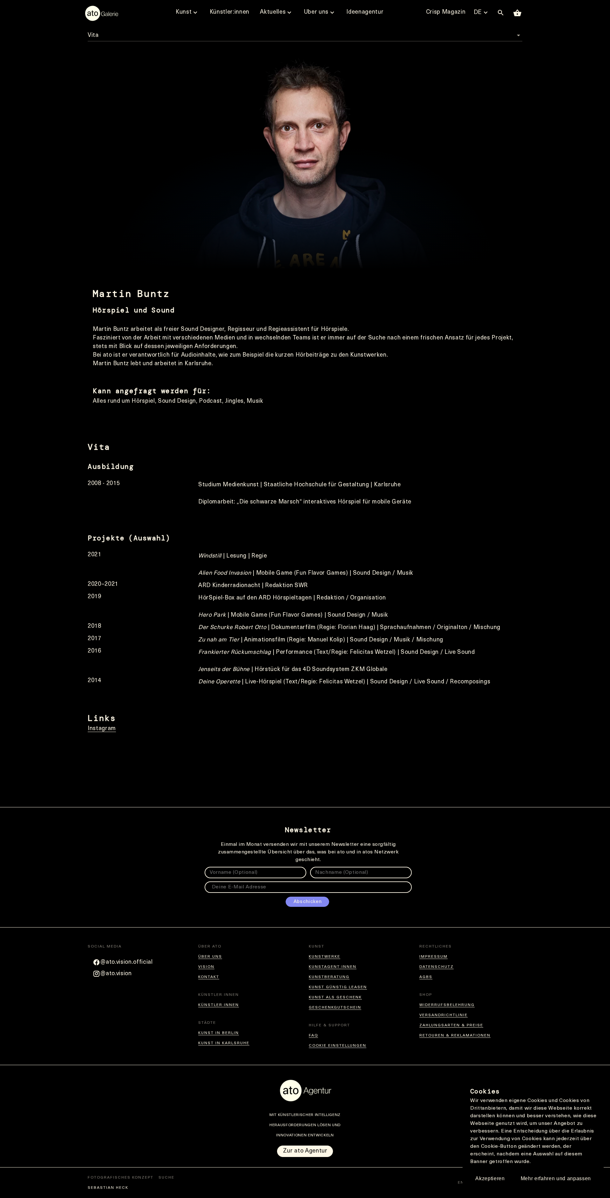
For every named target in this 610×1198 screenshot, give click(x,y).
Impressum (433, 957)
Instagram (102, 729)
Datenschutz (436, 967)
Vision (206, 967)
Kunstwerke (324, 957)
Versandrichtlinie (443, 1015)
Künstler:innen (218, 1005)
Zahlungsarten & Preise (451, 1025)
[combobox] (305, 33)
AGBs (425, 977)
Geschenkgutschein (335, 1008)
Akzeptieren (490, 1178)
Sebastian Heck (108, 1188)
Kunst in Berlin (218, 1033)
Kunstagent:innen (332, 967)
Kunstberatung (329, 977)
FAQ (313, 1035)
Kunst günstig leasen (338, 987)
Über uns (210, 957)
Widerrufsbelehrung (447, 1005)
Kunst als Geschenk (335, 997)
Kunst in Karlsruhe (223, 1043)
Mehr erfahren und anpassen (556, 1178)
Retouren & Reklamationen (455, 1035)
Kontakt (208, 977)
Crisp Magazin (446, 12)
